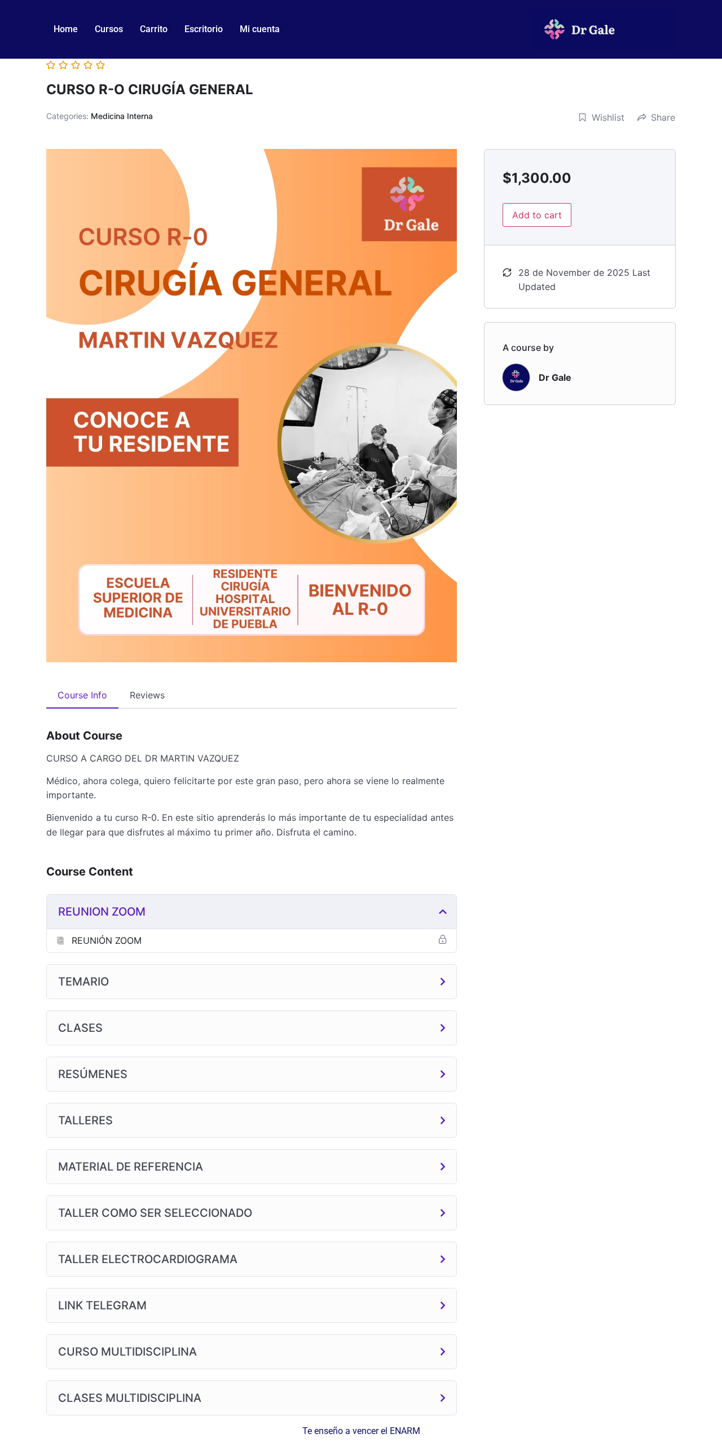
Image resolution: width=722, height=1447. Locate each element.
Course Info (82, 695)
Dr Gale (555, 377)
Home (66, 29)
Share (663, 117)
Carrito (154, 29)
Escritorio (203, 29)
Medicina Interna (122, 116)
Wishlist (608, 117)
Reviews (147, 695)
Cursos (109, 29)
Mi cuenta (260, 29)
